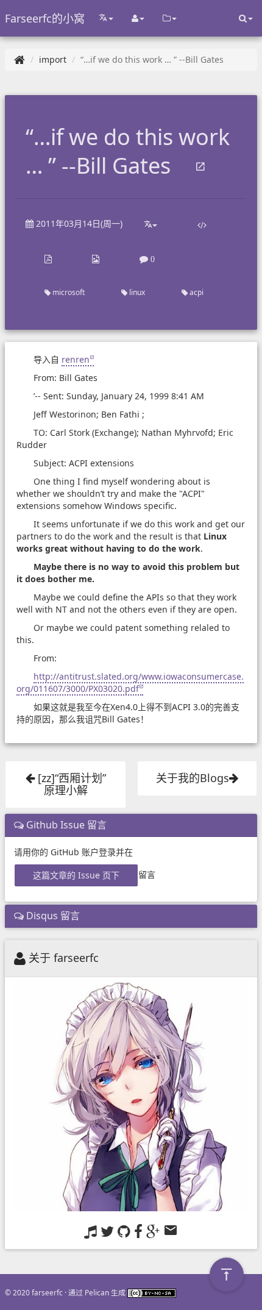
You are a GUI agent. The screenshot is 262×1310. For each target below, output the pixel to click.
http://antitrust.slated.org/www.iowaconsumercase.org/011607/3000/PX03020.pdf (130, 682)
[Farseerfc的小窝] (19, 59)
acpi (196, 292)
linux (136, 292)
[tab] (131, 825)
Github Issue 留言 (65, 824)
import (52, 59)
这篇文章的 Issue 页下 (76, 875)
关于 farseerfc (64, 957)
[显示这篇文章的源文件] (202, 225)
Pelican (97, 1292)
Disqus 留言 (52, 915)
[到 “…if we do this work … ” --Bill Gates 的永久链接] (200, 167)
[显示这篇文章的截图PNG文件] (96, 259)
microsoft (68, 292)
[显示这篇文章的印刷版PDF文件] (48, 259)
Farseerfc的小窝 (45, 18)
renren (76, 359)
